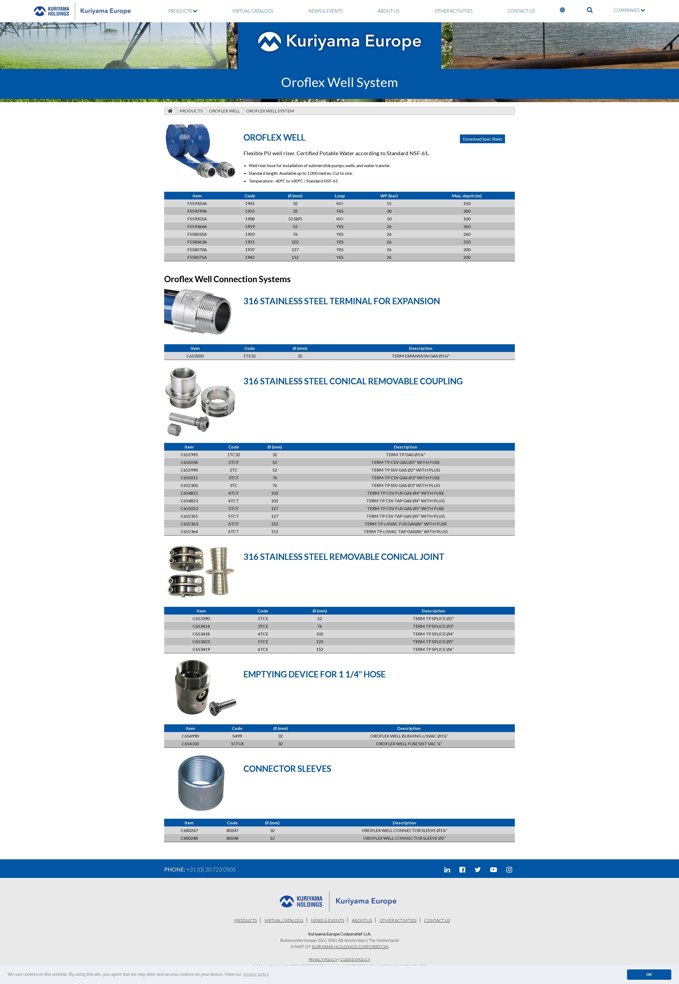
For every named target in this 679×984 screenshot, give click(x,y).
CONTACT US (521, 11)
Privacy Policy (323, 959)
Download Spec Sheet (482, 138)
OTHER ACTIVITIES (454, 11)
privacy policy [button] (256, 974)
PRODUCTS (180, 11)
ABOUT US (388, 11)
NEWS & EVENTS (325, 11)
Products (191, 110)
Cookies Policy (355, 959)
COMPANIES (627, 10)
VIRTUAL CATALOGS (252, 11)
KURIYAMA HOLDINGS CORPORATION (350, 946)
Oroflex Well (224, 110)
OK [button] (649, 974)
